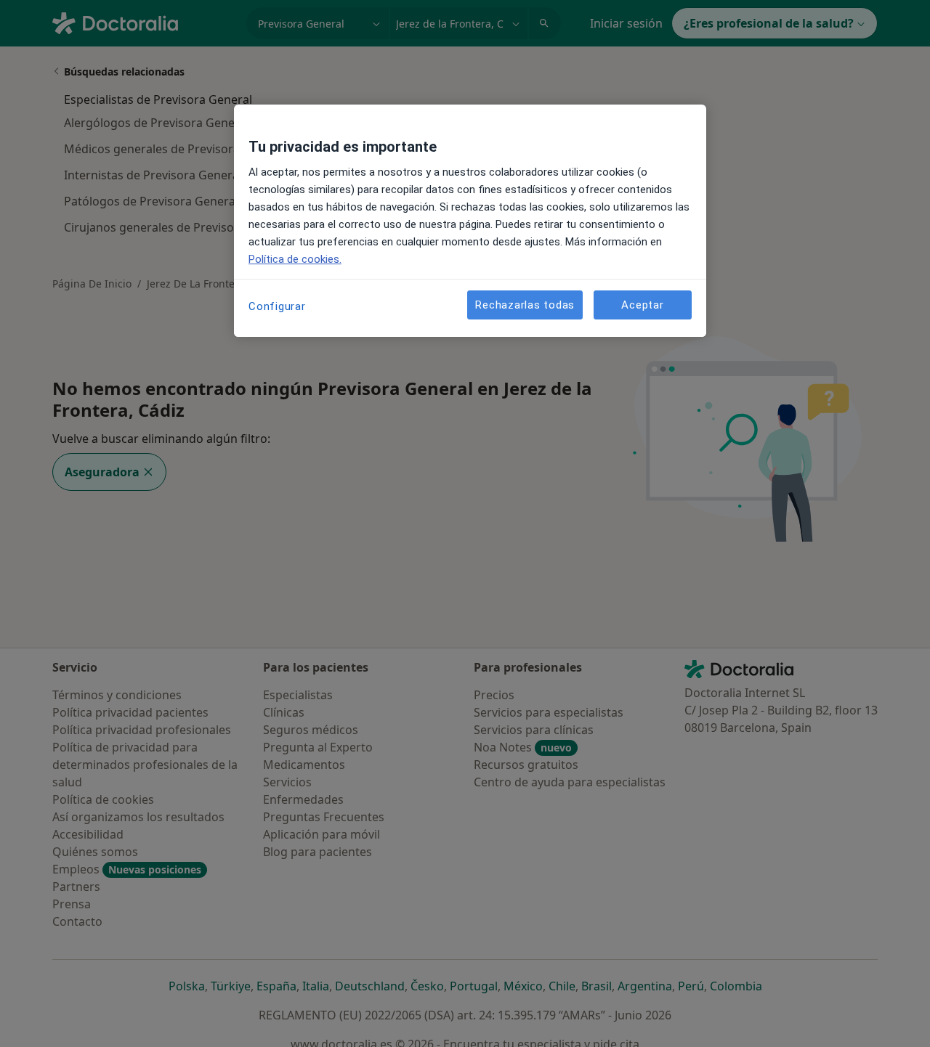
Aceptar (642, 304)
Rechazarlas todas (525, 304)
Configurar (277, 306)
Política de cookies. (294, 259)
